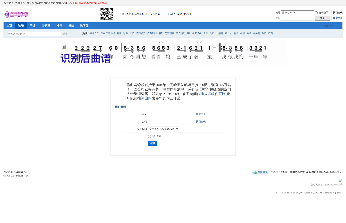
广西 (270, 33)
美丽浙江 (141, 33)
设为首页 (9, 2)
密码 (278, 18)
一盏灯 (219, 33)
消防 (160, 33)
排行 (59, 25)
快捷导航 (328, 25)
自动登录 (323, 12)
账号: (144, 114)
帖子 (65, 33)
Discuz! (19, 171)
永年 (205, 33)
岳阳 (264, 33)
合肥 (212, 33)
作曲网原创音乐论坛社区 (303, 171)
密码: (144, 121)
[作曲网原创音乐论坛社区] (99, 20)
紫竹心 (228, 33)
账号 (278, 12)
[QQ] (260, 171)
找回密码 (338, 12)
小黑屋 (274, 171)
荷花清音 (169, 33)
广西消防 (152, 33)
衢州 (236, 33)
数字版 (84, 25)
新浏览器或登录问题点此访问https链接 (47, 2)
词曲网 (146, 98)
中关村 (256, 33)
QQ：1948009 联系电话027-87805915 (88, 2)
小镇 (242, 33)
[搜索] (77, 33)
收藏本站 (20, 2)
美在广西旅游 (108, 33)
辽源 (125, 33)
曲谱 (248, 33)
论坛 (21, 25)
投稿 (71, 25)
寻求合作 (94, 33)
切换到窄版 (340, 3)
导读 (33, 25)
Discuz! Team (22, 176)
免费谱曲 (197, 33)
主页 (9, 25)
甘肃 (119, 33)
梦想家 (46, 25)
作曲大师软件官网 (211, 94)
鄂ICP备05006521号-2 (330, 171)
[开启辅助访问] (337, 3)
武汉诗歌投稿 (183, 33)
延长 (132, 33)
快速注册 (338, 18)
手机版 (284, 171)
